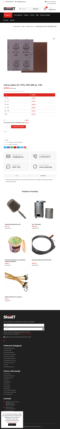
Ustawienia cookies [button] (12, 422)
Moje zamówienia (51, 1)
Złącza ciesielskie (9, 356)
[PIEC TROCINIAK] (43, 209)
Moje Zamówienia (9, 376)
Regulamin (8, 382)
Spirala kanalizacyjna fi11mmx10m (42, 260)
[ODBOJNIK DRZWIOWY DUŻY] (16, 209)
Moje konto (8, 374)
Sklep (37, 15)
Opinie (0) (43, 175)
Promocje (5, 20)
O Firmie (32, 15)
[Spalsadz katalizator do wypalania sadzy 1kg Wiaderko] (16, 244)
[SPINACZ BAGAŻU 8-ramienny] (16, 281)
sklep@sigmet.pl (21, 1)
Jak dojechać (8, 394)
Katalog (26, 15)
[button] (54, 38)
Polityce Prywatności (25, 334)
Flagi (6, 364)
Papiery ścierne (30, 26)
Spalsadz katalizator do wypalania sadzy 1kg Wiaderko (15, 260)
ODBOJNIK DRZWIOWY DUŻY (13, 224)
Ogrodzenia (8, 350)
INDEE (42, 426)
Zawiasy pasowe (9, 367)
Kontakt (12, 20)
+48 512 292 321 (9, 1)
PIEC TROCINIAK (36, 224)
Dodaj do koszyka (18, 126)
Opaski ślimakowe (10, 348)
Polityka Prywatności (10, 392)
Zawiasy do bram (9, 362)
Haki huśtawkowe (9, 352)
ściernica (15, 144)
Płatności (7, 388)
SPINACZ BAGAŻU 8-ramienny (13, 297)
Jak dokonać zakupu (10, 390)
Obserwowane (52, 3)
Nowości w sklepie (45, 15)
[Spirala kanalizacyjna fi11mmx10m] (43, 244)
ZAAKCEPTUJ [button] (12, 424)
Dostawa (7, 386)
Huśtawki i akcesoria (10, 354)
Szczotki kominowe (10, 358)
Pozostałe (19, 142)
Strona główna (18, 15)
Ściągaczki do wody (10, 360)
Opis (17, 175)
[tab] (17, 175)
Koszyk (7, 380)
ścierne (11, 144)
